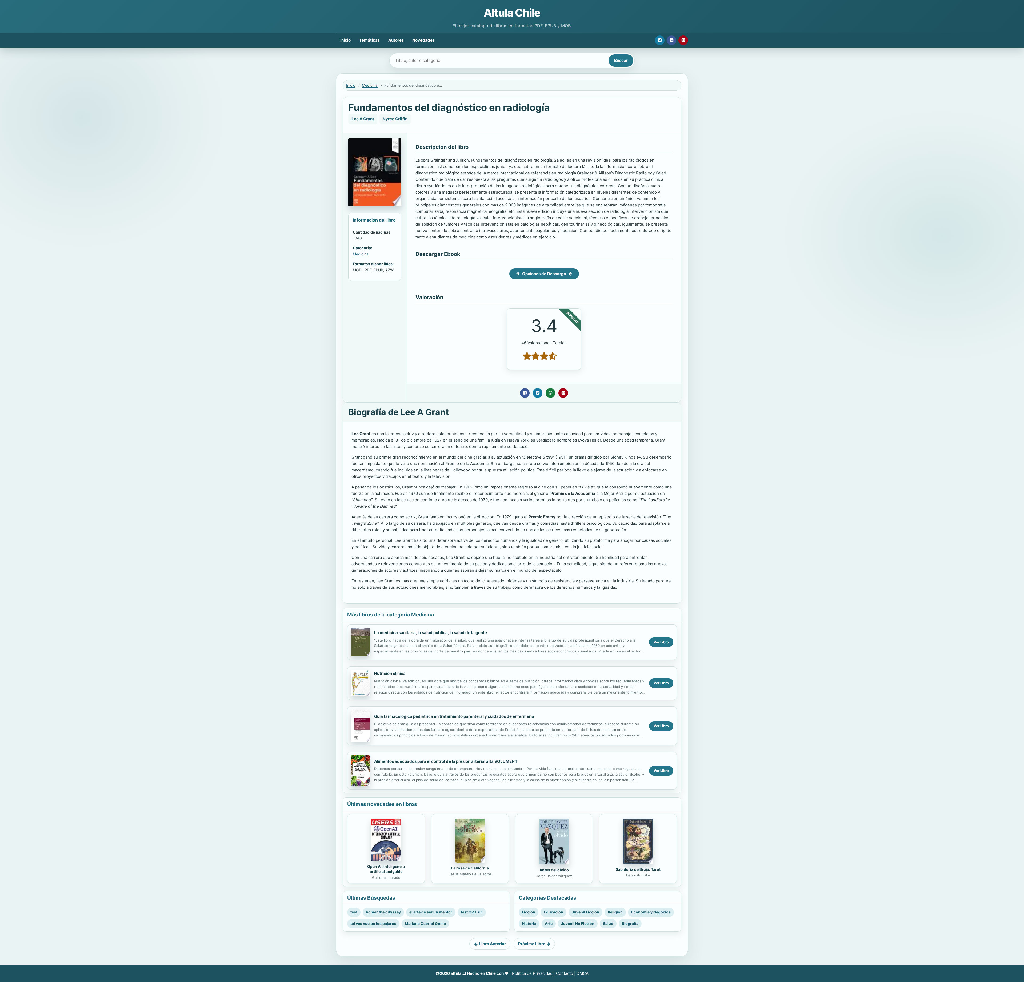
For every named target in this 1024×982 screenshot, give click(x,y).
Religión (615, 912)
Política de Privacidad (532, 973)
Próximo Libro (531, 943)
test (353, 912)
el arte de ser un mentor (430, 912)
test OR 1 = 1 (472, 912)
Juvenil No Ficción (577, 923)
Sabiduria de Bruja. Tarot (638, 869)
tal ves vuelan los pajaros (373, 923)
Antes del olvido (554, 870)
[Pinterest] (683, 40)
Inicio (345, 40)
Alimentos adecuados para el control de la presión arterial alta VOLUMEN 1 (445, 761)
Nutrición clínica (390, 673)
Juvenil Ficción (585, 912)
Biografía (630, 923)
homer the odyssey (383, 912)
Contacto (564, 973)
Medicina (370, 85)
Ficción (528, 912)
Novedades (423, 40)
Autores (396, 40)
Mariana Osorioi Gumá (425, 923)
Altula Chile (512, 12)
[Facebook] (671, 40)
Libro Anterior (492, 943)
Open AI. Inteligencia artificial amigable (386, 869)
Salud (608, 923)
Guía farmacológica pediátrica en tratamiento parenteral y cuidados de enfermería (454, 716)
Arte (549, 923)
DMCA (583, 973)
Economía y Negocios (651, 912)
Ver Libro (661, 642)
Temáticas (369, 40)
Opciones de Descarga (544, 273)
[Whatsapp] (550, 393)
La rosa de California (470, 868)
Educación (553, 912)
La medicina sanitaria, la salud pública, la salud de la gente (430, 632)
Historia (529, 923)
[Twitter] (660, 40)
